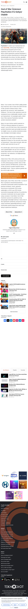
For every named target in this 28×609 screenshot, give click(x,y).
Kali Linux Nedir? (4, 571)
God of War (9, 212)
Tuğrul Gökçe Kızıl (5, 24)
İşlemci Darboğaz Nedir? (6, 559)
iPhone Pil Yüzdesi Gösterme (7, 538)
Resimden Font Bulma (5, 544)
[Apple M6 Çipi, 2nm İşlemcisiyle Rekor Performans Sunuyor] (4, 376)
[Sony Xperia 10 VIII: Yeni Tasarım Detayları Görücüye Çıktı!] (4, 396)
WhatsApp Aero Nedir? (5, 557)
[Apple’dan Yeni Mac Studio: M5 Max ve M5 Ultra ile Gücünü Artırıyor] (4, 390)
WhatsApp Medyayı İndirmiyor (7, 546)
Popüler (15, 370)
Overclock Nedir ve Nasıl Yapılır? (7, 569)
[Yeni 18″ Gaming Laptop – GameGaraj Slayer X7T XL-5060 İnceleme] (4, 296)
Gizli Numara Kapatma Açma (7, 534)
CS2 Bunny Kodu (4, 514)
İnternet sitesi (4, 269)
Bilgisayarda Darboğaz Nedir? (7, 565)
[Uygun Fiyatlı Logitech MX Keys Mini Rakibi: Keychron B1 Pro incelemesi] (4, 307)
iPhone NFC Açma (5, 508)
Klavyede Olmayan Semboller (7, 525)
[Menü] (26, 2)
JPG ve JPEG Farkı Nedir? (6, 567)
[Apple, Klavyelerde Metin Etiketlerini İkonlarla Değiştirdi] (4, 380)
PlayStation (12, 5)
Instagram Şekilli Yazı (5, 522)
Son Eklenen (6, 370)
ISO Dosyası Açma (5, 540)
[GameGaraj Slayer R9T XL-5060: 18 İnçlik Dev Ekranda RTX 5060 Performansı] (4, 301)
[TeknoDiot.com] (6, 2)
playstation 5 (18, 212)
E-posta (2, 264)
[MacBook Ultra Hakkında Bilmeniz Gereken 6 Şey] (4, 386)
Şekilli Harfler (3, 520)
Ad (1, 258)
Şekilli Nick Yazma (4, 518)
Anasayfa (4, 5)
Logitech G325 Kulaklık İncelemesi (17, 284)
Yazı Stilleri (3, 510)
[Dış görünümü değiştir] (24, 2)
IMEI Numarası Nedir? (5, 563)
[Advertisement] (14, 87)
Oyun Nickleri (4, 512)
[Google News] (14, 215)
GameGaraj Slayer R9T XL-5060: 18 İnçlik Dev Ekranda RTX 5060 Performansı (17, 301)
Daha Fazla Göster (14, 311)
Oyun (8, 5)
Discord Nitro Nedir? (5, 561)
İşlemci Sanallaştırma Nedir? (7, 555)
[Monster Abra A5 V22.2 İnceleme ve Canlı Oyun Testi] (4, 291)
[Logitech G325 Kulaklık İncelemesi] (4, 286)
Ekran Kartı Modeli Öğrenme (7, 532)
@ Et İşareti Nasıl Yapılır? (6, 548)
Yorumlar (23, 370)
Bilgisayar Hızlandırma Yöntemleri (8, 542)
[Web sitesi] (14, 233)
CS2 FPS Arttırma (4, 516)
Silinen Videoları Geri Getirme (7, 536)
